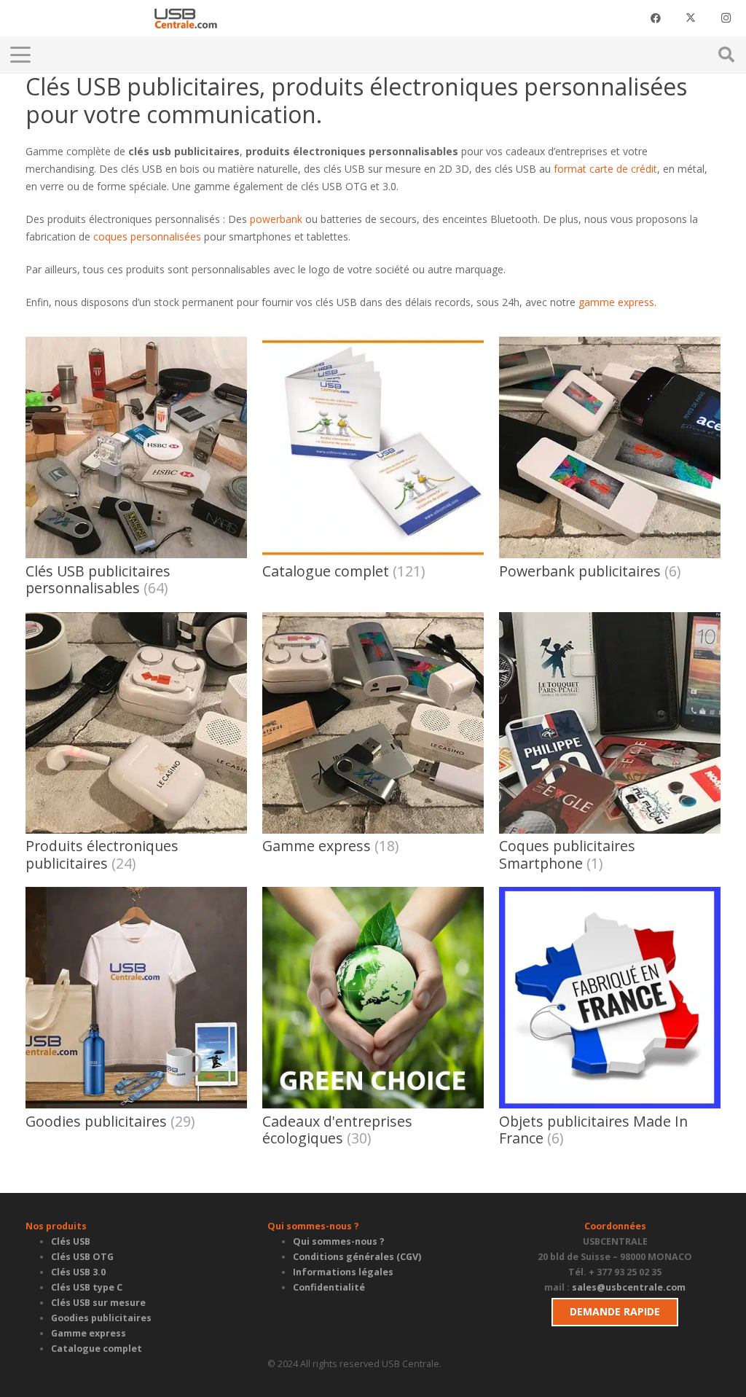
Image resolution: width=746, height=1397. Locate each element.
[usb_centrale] (185, 18)
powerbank (276, 219)
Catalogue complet (96, 1348)
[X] (690, 18)
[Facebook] (655, 18)
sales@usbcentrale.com (629, 1287)
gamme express (616, 302)
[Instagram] (725, 18)
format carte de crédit (605, 169)
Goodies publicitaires (101, 1318)
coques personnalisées (147, 236)
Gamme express (88, 1333)
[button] (188, 54)
